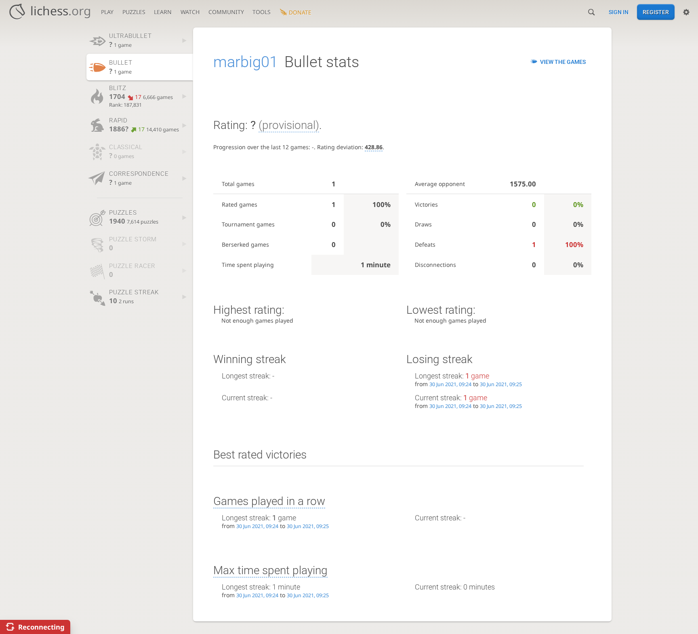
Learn (163, 12)
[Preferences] (686, 12)
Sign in (619, 12)
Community (226, 12)
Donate (300, 12)
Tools (261, 12)
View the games (563, 62)
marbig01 (245, 62)
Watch (190, 12)
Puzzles (133, 12)
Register (656, 12)
